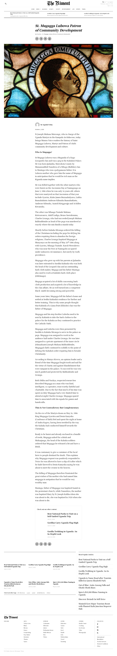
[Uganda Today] (38, 124)
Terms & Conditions (102, 644)
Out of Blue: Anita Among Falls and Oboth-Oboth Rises (39, 583)
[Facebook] (37, 39)
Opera (25, 641)
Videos (45, 637)
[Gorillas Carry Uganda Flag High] (43, 14)
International (100, 637)
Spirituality (38, 34)
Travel (62, 639)
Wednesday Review (48, 630)
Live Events (82, 628)
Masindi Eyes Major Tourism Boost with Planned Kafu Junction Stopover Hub (95, 606)
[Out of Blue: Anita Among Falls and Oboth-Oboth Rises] (40, 575)
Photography (82, 632)
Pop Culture (27, 635)
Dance (25, 630)
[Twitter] (41, 39)
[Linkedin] (97, 630)
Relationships (64, 637)
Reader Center (82, 623)
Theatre (26, 639)
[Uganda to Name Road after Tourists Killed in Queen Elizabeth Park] (15, 575)
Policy (98, 646)
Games (62, 625)
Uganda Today (48, 125)
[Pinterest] (45, 39)
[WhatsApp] (49, 39)
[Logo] (58, 3)
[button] (5, 3)
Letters (45, 628)
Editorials (45, 625)
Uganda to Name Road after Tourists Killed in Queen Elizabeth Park (13, 584)
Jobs (62, 635)
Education (63, 623)
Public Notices (47, 632)
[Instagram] (97, 627)
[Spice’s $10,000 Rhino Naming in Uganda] (64, 575)
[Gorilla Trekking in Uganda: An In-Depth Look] (80, 14)
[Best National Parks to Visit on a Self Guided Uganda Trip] (6, 14)
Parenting (63, 641)
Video (80, 630)
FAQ (44, 635)
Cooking (81, 625)
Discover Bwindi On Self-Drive (92, 599)
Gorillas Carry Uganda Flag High (56, 13)
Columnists (46, 623)
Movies (26, 628)
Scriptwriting (27, 632)
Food (62, 630)
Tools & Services (101, 641)
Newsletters (100, 639)
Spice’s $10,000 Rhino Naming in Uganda (93, 593)
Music (25, 625)
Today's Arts (27, 623)
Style (62, 628)
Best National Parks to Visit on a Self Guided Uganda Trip (24, 13)
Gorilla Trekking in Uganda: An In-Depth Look (96, 13)
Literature (26, 637)
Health (62, 632)
